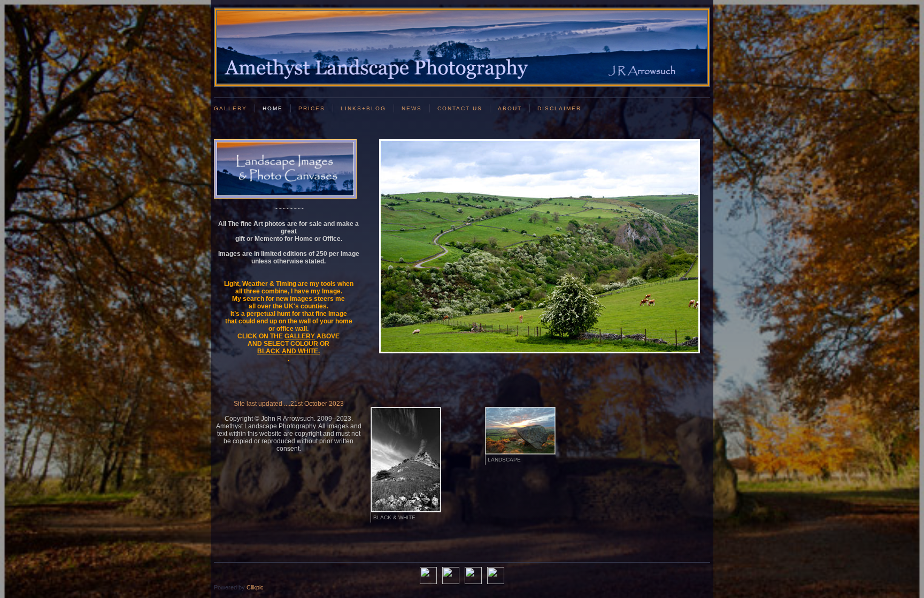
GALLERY (230, 108)
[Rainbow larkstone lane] (539, 246)
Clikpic (255, 587)
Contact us (459, 108)
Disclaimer (559, 108)
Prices (311, 108)
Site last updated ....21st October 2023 (289, 403)
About (510, 108)
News (412, 108)
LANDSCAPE (504, 460)
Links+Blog (363, 108)
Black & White (394, 517)
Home (273, 108)
